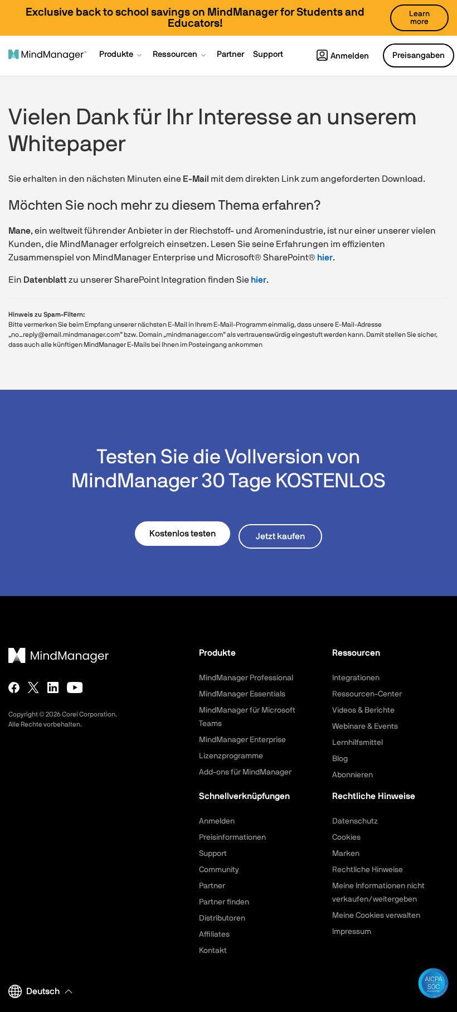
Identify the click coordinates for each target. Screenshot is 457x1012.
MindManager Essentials (242, 694)
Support (213, 854)
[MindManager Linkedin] (53, 687)
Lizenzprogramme (231, 756)
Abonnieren (352, 775)
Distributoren (222, 918)
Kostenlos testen (182, 533)
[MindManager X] (33, 687)
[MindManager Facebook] (14, 687)
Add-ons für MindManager (245, 772)
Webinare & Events (365, 726)
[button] (121, 56)
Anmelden (349, 56)
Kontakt (213, 951)
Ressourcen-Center (367, 694)
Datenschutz (355, 821)
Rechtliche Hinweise (367, 870)
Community (219, 870)
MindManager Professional (246, 678)
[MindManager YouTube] (75, 687)
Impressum (351, 932)
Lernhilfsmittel (357, 743)
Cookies (346, 837)
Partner (212, 886)
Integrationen (356, 678)
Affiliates (214, 934)
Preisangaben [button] (418, 55)
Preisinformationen (232, 837)
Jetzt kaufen (280, 536)
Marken (345, 854)
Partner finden (224, 902)
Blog (340, 759)
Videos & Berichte (363, 710)
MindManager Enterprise (242, 740)
